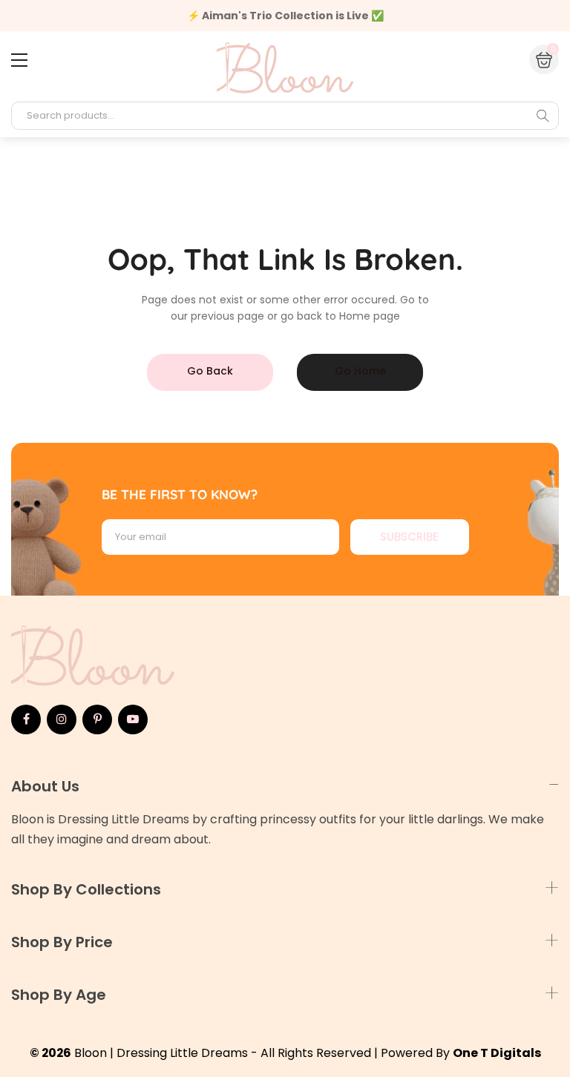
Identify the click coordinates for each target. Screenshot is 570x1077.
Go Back (210, 370)
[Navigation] (19, 60)
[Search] (542, 116)
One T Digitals (497, 1052)
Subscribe (409, 536)
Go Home (360, 370)
